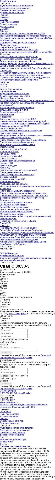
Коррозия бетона (8, 91)
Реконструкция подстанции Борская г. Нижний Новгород (26, 63)
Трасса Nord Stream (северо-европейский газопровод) (26, 36)
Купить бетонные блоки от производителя (19, 209)
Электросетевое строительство (15, 8)
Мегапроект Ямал (8, 45)
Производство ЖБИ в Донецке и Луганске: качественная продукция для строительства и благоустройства (27, 233)
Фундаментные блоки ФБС (12, 179)
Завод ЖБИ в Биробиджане (13, 205)
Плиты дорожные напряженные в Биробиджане (23, 140)
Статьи (3, 87)
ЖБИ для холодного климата (14, 184)
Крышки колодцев (8, 165)
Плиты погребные (8, 158)
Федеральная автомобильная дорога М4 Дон (21, 75)
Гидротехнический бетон (11, 133)
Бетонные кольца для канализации (16, 212)
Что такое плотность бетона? (14, 149)
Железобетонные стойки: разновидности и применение (26, 135)
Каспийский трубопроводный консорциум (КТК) (22, 33)
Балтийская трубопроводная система (18, 43)
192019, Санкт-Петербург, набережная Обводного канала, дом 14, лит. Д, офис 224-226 (23, 406)
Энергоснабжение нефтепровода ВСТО (19, 57)
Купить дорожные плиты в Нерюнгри (17, 191)
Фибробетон (6, 117)
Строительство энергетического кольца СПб (21, 59)
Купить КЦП (5, 168)
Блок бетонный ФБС (9, 151)
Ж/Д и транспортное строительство (16, 6)
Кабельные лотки (8, 154)
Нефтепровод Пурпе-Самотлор (15, 47)
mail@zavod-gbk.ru (17, 314)
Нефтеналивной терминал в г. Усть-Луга (19, 50)
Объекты (4, 31)
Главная (4, 15)
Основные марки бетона (11, 112)
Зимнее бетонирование (11, 89)
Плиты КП (4, 226)
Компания (4, 17)
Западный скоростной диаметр (14, 66)
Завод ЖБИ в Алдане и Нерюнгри (16, 202)
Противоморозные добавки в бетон (17, 142)
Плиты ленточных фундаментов (15, 138)
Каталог (3, 84)
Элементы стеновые (10, 182)
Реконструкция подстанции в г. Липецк (18, 61)
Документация (7, 26)
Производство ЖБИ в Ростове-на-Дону (18, 228)
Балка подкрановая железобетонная (17, 161)
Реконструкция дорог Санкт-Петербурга (19, 80)
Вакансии (4, 29)
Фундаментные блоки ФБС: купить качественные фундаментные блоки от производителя (23, 238)
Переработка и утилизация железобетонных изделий (25, 124)
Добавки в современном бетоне (15, 96)
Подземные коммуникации (12, 10)
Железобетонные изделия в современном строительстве (27, 101)
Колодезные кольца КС (11, 156)
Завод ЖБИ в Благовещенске (14, 207)
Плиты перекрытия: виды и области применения (23, 193)
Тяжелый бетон (7, 147)
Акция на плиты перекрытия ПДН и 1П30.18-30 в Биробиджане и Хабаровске (23, 243)
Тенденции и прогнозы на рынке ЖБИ (18, 119)
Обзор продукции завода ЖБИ (14, 126)
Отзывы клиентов (8, 24)
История (4, 20)
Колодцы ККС (6, 163)
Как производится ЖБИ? (11, 128)
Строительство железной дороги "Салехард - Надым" (25, 77)
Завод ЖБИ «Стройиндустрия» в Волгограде (21, 230)
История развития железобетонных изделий (21, 131)
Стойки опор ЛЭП (8, 177)
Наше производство (9, 22)
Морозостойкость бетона (11, 98)
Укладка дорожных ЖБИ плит (14, 110)
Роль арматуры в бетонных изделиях (17, 144)
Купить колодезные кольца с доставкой (18, 170)
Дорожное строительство (12, 13)
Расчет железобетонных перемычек (17, 107)
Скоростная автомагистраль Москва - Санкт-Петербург (26, 73)
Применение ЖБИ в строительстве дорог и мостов (24, 195)
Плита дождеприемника (11, 172)
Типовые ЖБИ (7, 114)
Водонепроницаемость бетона (14, 94)
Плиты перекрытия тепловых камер (17, 175)
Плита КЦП (5, 223)
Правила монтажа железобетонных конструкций (23, 121)
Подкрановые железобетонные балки (18, 221)
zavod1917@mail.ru (9, 402)
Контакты (4, 82)
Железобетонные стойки (11, 214)
